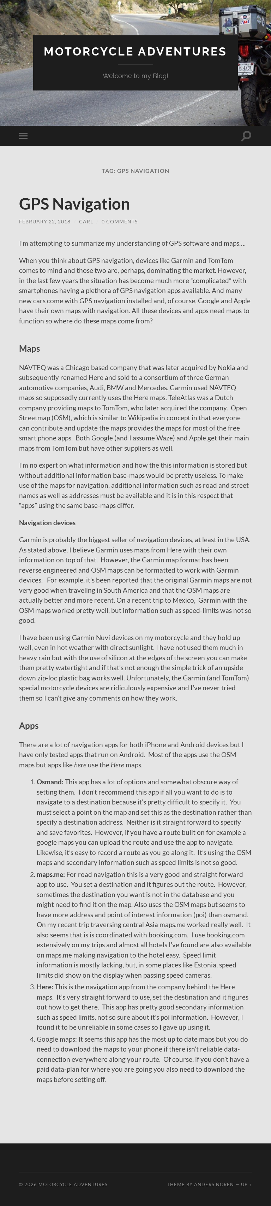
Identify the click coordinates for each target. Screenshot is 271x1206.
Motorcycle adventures (135, 51)
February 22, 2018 (45, 221)
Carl (86, 221)
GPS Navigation (74, 203)
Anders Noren (214, 1184)
